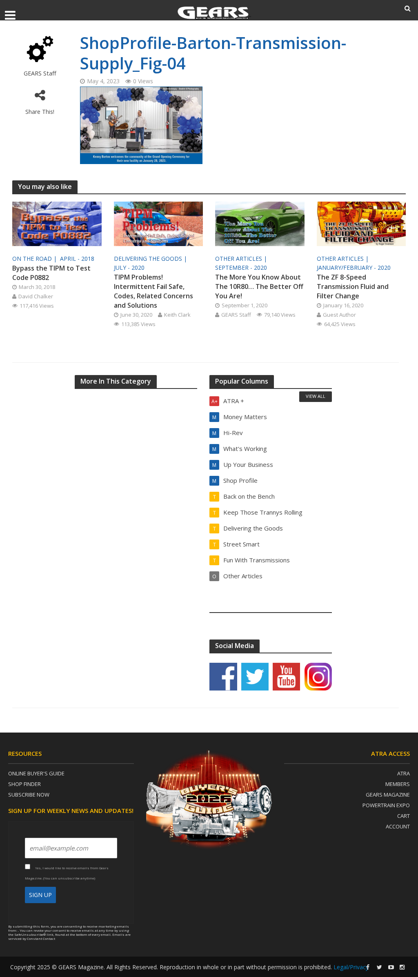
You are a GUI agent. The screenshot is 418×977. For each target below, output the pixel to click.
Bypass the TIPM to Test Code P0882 (51, 273)
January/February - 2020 (354, 267)
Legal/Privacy (351, 967)
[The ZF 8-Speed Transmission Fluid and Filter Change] (361, 223)
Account (398, 826)
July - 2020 (129, 267)
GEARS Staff (40, 73)
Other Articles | (242, 258)
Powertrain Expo (386, 805)
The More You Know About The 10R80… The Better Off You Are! (259, 286)
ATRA (403, 773)
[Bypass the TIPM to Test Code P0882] (57, 223)
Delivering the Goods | (151, 258)
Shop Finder (24, 784)
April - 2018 (77, 258)
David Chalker (35, 296)
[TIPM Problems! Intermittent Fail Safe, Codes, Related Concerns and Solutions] (158, 223)
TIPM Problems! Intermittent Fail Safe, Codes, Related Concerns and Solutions (153, 291)
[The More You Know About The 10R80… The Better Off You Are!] (260, 223)
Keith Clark (177, 314)
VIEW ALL (315, 396)
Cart (403, 815)
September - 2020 (241, 267)
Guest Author (339, 314)
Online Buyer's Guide (36, 773)
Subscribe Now (28, 794)
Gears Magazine (388, 794)
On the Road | (35, 258)
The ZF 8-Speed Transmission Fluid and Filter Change (353, 286)
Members (397, 784)
